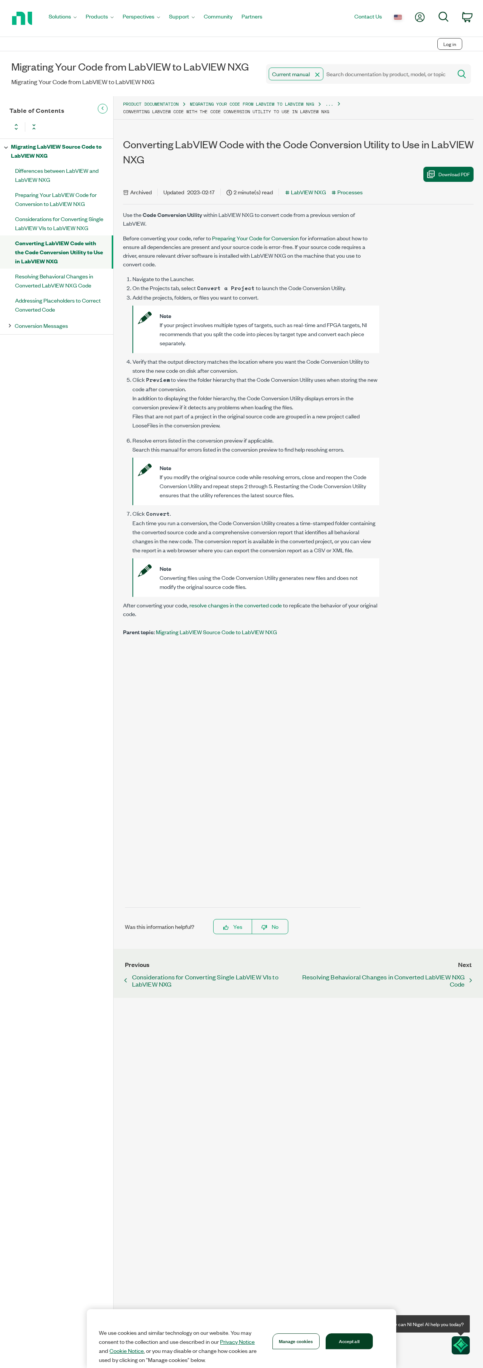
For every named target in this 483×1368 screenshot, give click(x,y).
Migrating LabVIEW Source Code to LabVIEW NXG (56, 150)
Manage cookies (296, 1341)
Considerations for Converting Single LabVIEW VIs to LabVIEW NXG (59, 223)
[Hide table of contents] (103, 109)
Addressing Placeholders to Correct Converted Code (58, 304)
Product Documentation (150, 104)
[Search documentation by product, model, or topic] (461, 74)
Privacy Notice (237, 1341)
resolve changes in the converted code (235, 605)
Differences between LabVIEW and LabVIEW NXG (56, 174)
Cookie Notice (126, 1350)
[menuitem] (62, 18)
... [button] (329, 104)
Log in (449, 44)
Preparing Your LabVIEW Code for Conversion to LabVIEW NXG (56, 199)
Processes (350, 192)
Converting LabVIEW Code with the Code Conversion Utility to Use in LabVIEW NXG (59, 252)
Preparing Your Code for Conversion (255, 238)
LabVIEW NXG (308, 192)
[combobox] (358, 74)
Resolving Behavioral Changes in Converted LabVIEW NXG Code (54, 280)
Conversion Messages (41, 325)
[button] (317, 74)
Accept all (349, 1341)
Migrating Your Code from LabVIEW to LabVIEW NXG (252, 104)
